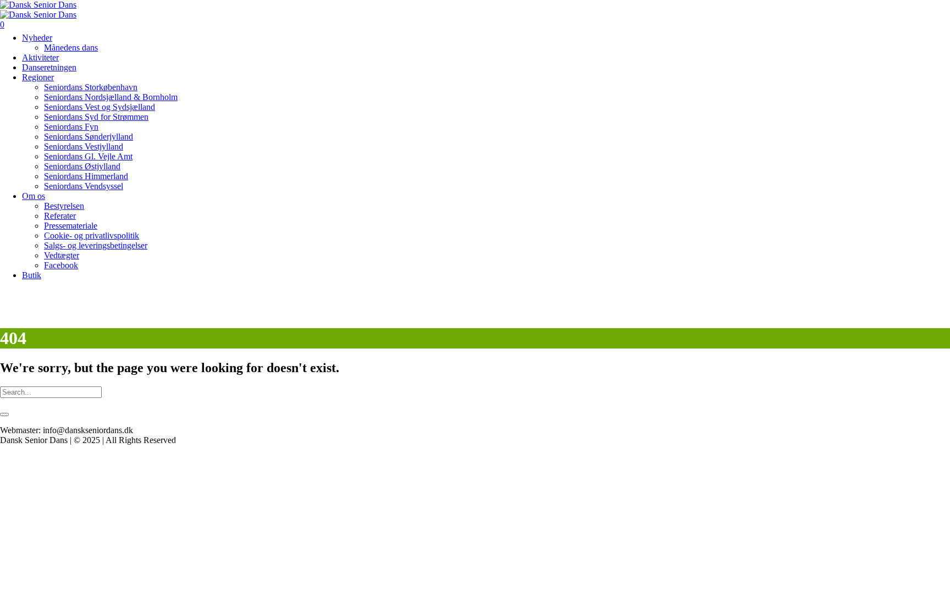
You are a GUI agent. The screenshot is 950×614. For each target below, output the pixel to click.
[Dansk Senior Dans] (38, 9)
